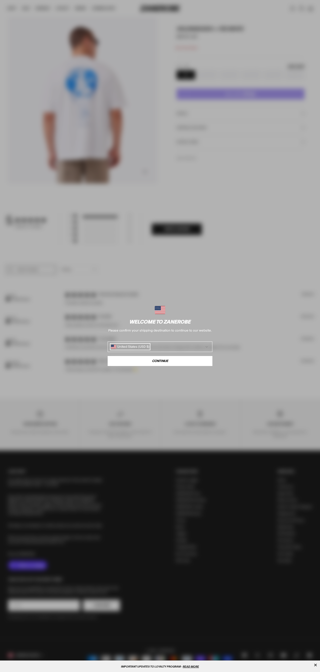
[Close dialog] (315, 665)
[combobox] (130, 346)
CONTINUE (160, 361)
